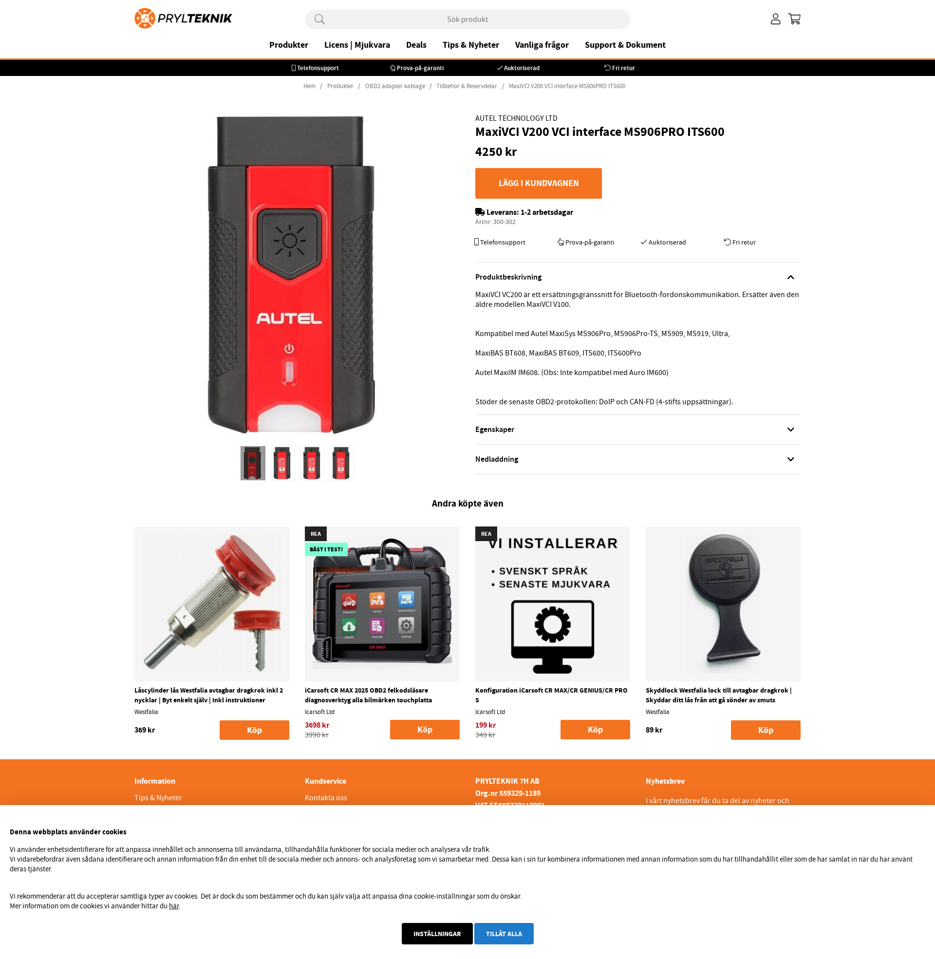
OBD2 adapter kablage (395, 86)
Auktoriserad (522, 68)
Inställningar (437, 934)
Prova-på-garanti (420, 68)
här (174, 906)
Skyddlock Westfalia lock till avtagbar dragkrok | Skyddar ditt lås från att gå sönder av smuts (719, 695)
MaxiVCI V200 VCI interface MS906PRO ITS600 (567, 86)
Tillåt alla (504, 934)
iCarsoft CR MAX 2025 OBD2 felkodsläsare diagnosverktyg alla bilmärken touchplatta (368, 695)
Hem (309, 86)
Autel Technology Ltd (516, 118)
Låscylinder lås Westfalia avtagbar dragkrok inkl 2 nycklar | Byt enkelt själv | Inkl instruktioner (208, 695)
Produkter (288, 45)
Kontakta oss (326, 798)
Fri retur (623, 68)
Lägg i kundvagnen (539, 183)
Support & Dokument (625, 45)
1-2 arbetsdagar (547, 212)
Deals (416, 45)
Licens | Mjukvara (357, 45)
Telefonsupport (318, 68)
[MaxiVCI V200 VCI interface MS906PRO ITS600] (253, 463)
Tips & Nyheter (471, 45)
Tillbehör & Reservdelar (466, 86)
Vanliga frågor (542, 45)
